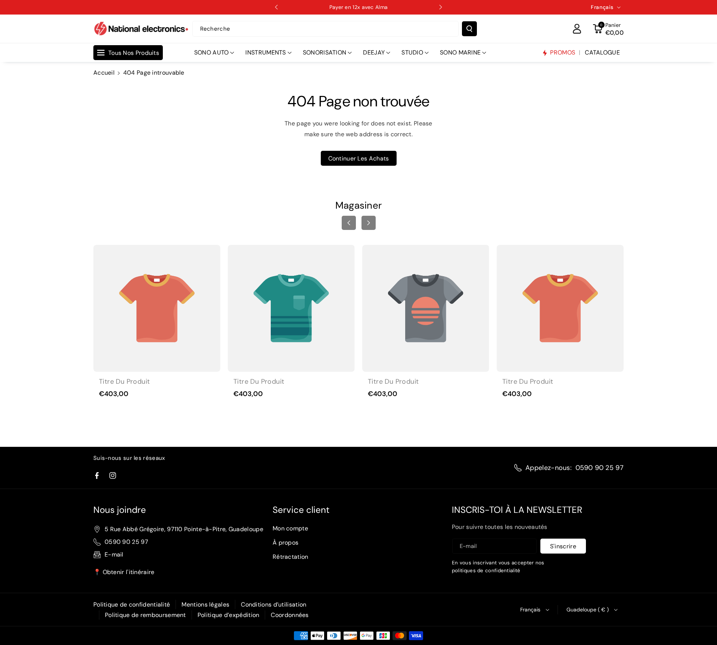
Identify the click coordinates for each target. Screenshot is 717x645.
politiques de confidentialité (486, 570)
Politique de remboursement (145, 615)
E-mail (114, 554)
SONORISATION (325, 52)
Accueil (104, 73)
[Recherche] (469, 28)
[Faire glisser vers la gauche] (349, 223)
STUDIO (412, 52)
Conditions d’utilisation (273, 604)
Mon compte (290, 528)
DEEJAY (374, 52)
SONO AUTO (211, 52)
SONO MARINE (460, 52)
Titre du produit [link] (124, 381)
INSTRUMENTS (265, 52)
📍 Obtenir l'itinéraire (124, 572)
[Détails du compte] (577, 29)
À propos (285, 542)
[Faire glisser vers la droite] (368, 223)
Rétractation (290, 557)
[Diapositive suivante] (440, 7)
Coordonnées (289, 615)
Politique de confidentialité (131, 604)
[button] (608, 29)
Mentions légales (205, 604)
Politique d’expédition (229, 615)
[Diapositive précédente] (276, 7)
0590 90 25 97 (599, 467)
